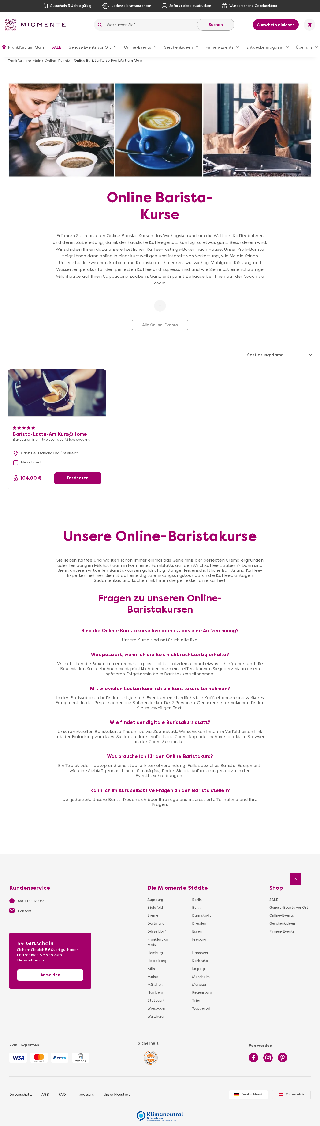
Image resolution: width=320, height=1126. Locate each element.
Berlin (197, 900)
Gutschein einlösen (276, 25)
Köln (151, 969)
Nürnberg (155, 992)
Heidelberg (156, 961)
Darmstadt (200, 915)
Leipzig (198, 969)
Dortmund (155, 923)
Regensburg (200, 992)
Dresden (199, 923)
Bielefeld (155, 907)
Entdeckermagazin (264, 47)
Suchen (216, 25)
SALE (56, 47)
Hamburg (155, 953)
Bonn (196, 907)
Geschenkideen (178, 47)
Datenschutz (20, 1094)
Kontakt (24, 911)
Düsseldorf (156, 931)
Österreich (295, 1094)
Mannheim (200, 977)
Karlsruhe (200, 961)
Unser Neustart (117, 1094)
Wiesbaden (156, 1008)
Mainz (152, 977)
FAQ (62, 1094)
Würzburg (155, 1016)
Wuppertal (200, 1008)
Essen (197, 931)
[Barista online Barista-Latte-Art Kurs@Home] (57, 372)
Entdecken (78, 478)
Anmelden (50, 975)
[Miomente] (37, 25)
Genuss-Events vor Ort (89, 47)
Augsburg (155, 900)
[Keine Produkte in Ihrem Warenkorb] (309, 25)
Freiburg (199, 939)
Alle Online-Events (160, 325)
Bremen (153, 915)
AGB (45, 1094)
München (155, 985)
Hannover (200, 953)
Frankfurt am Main (24, 60)
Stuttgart (156, 1000)
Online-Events (137, 47)
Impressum (84, 1094)
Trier (196, 1000)
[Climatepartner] (160, 1114)
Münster (199, 985)
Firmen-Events (219, 47)
